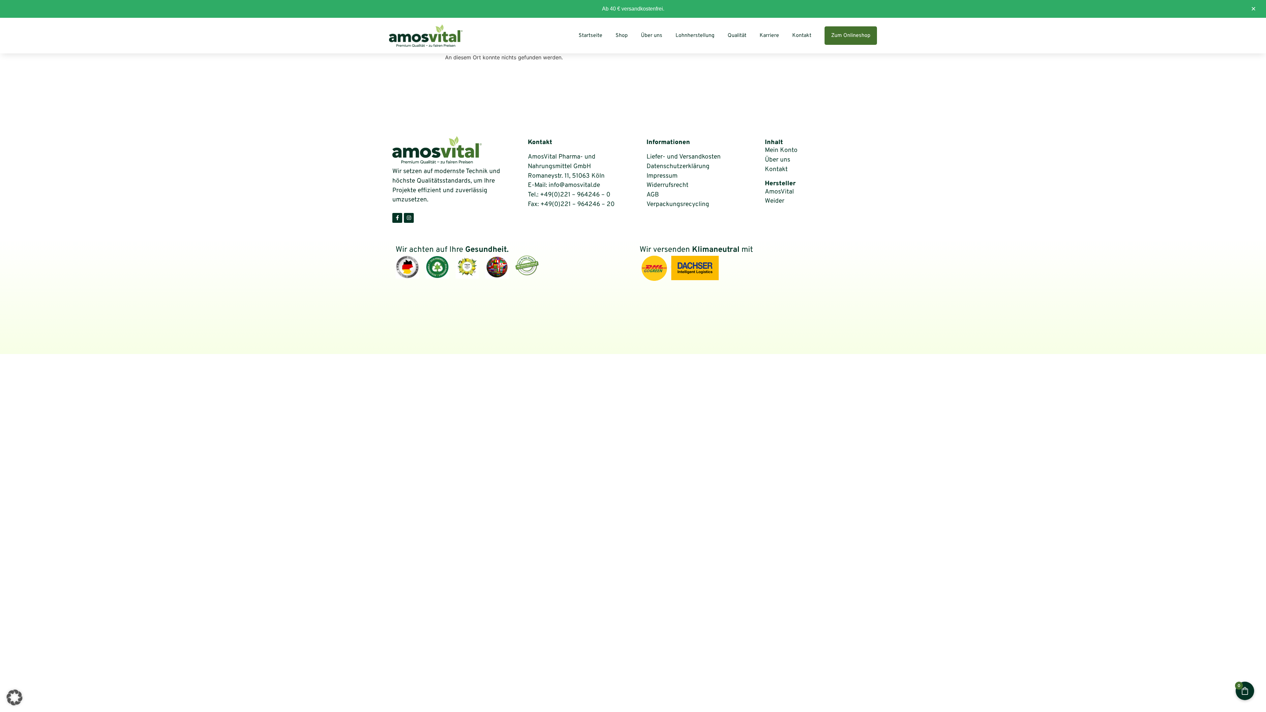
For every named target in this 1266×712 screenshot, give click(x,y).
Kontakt (801, 35)
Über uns (651, 35)
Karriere (769, 35)
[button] (14, 697)
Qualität (737, 35)
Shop (622, 35)
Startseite (590, 35)
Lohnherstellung (695, 35)
